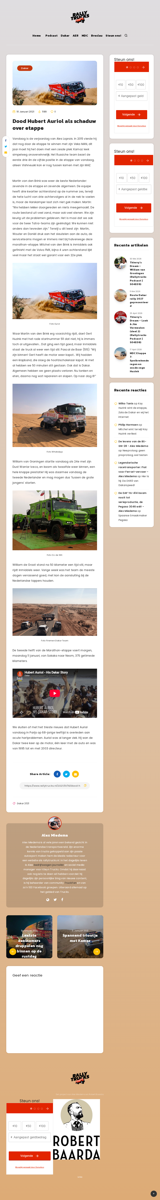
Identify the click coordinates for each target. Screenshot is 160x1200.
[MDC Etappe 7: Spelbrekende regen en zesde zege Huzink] (120, 353)
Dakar (65, 36)
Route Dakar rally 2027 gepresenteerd (139, 300)
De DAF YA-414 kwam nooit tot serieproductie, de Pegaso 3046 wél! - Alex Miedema (132, 502)
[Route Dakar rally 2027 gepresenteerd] (120, 295)
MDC (85, 36)
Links (80, 1177)
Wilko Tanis (125, 403)
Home (36, 36)
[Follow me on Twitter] (55, 900)
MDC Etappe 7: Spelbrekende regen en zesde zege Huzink (139, 362)
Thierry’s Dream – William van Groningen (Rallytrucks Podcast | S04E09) (138, 273)
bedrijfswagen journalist (49, 865)
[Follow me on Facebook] (62, 900)
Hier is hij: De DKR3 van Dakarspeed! (133, 481)
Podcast (51, 36)
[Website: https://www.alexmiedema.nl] (47, 900)
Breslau (96, 36)
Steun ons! (113, 36)
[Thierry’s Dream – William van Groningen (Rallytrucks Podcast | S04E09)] (120, 262)
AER (76, 36)
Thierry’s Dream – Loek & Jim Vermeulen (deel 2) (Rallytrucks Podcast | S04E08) (139, 329)
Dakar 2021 (23, 803)
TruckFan (70, 883)
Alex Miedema (55, 835)
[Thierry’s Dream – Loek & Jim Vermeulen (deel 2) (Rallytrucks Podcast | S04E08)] (120, 317)
